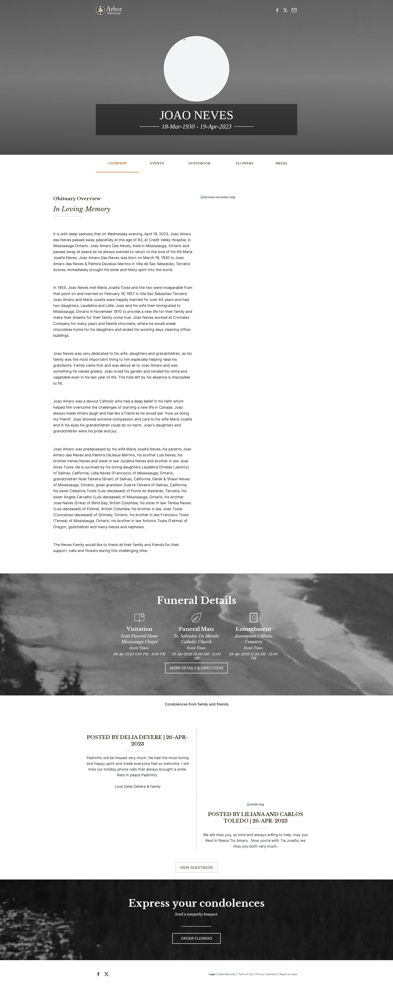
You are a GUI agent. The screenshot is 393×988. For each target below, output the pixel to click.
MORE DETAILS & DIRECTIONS (196, 668)
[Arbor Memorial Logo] (109, 10)
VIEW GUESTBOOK (196, 867)
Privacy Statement (266, 974)
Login (212, 974)
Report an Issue (288, 974)
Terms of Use (245, 974)
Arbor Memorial (226, 974)
